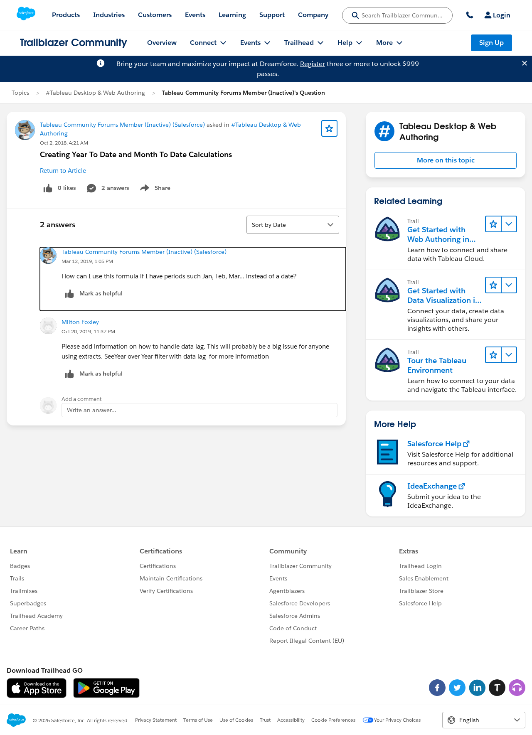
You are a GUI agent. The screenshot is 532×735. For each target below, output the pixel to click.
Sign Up (491, 42)
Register (312, 63)
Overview (162, 42)
